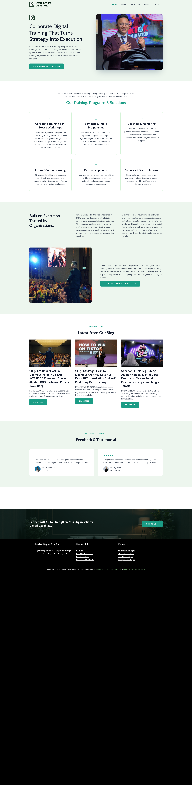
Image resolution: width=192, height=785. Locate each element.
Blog (146, 4)
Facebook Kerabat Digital (126, 551)
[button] (152, 524)
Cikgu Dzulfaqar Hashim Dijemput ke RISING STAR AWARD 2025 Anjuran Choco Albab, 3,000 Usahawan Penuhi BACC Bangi (49, 378)
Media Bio (79, 551)
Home (114, 4)
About (124, 4)
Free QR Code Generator (84, 554)
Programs (135, 4)
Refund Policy (128, 569)
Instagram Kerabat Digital (126, 560)
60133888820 (98, 569)
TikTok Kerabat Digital (125, 557)
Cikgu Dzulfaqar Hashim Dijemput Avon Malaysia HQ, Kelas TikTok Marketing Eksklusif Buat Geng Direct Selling (95, 376)
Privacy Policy (140, 569)
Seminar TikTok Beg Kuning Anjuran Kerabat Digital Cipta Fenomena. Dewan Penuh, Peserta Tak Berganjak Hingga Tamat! (140, 378)
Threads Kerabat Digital (126, 554)
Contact (156, 4)
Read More (38, 402)
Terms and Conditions (114, 569)
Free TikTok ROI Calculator (85, 560)
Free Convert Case (82, 557)
